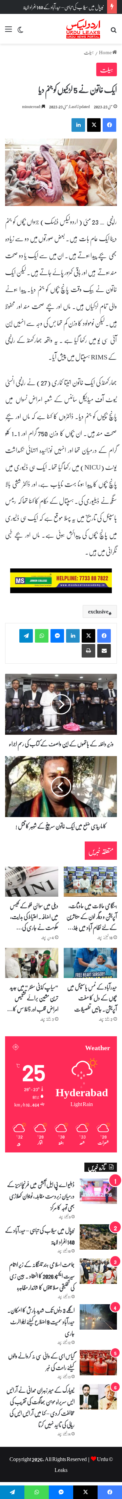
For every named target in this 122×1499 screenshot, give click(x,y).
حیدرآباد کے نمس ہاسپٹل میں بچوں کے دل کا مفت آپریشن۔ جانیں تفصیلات (92, 998)
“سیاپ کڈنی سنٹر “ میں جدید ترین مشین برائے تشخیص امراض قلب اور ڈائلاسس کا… (32, 998)
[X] (88, 636)
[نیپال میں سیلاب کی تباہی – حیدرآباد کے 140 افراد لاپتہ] (98, 1237)
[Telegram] (26, 636)
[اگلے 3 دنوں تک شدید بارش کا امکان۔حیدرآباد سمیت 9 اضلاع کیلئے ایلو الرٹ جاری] (98, 1317)
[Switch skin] (20, 31)
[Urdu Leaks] (84, 29)
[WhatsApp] (41, 636)
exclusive (98, 611)
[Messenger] (57, 636)
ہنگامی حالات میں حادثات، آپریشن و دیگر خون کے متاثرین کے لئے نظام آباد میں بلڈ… (91, 916)
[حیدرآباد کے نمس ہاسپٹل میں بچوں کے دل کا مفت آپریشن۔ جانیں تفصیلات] (90, 963)
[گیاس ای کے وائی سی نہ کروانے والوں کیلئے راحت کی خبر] (98, 1362)
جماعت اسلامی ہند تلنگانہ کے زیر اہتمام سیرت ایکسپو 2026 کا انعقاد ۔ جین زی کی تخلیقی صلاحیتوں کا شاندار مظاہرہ (42, 1275)
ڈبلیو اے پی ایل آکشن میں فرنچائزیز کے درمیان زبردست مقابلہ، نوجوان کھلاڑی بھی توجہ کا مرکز (41, 1195)
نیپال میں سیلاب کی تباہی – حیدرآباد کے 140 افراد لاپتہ (63, 7)
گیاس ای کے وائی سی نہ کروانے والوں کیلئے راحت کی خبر (41, 1361)
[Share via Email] (104, 651)
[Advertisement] (61, 108)
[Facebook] (104, 636)
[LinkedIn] (73, 636)
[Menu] (8, 31)
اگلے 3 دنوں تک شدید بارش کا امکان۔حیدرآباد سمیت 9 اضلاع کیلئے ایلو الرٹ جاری (41, 1321)
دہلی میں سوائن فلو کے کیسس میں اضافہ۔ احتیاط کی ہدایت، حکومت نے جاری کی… (34, 916)
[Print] (88, 651)
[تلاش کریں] (113, 31)
